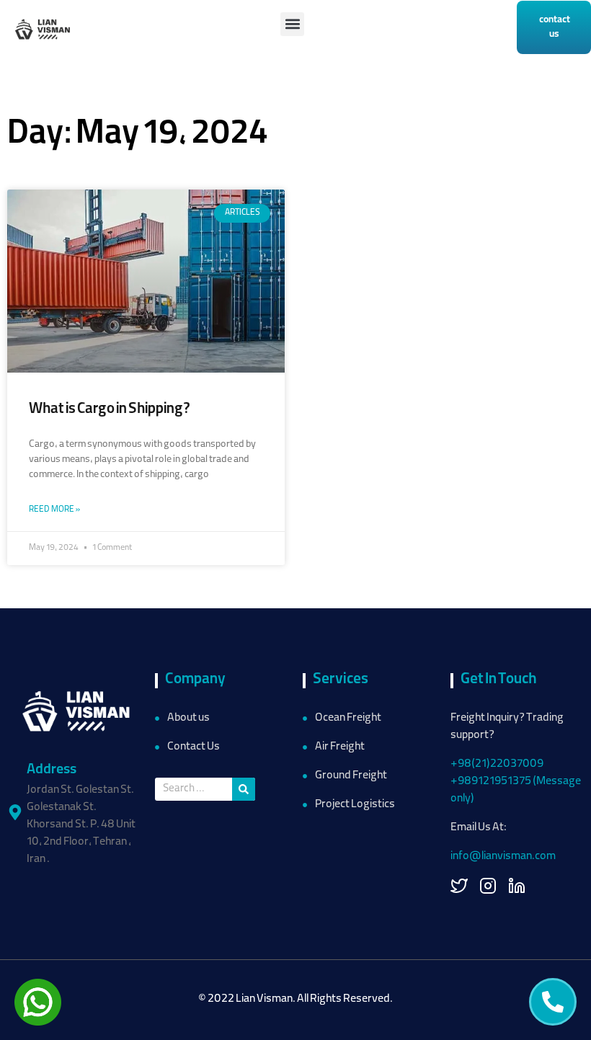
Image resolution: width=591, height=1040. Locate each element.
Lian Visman (264, 1000)
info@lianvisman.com (503, 857)
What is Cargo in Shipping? (109, 410)
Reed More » (54, 510)
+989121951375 (490, 782)
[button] (292, 24)
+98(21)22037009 (497, 765)
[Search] (243, 789)
